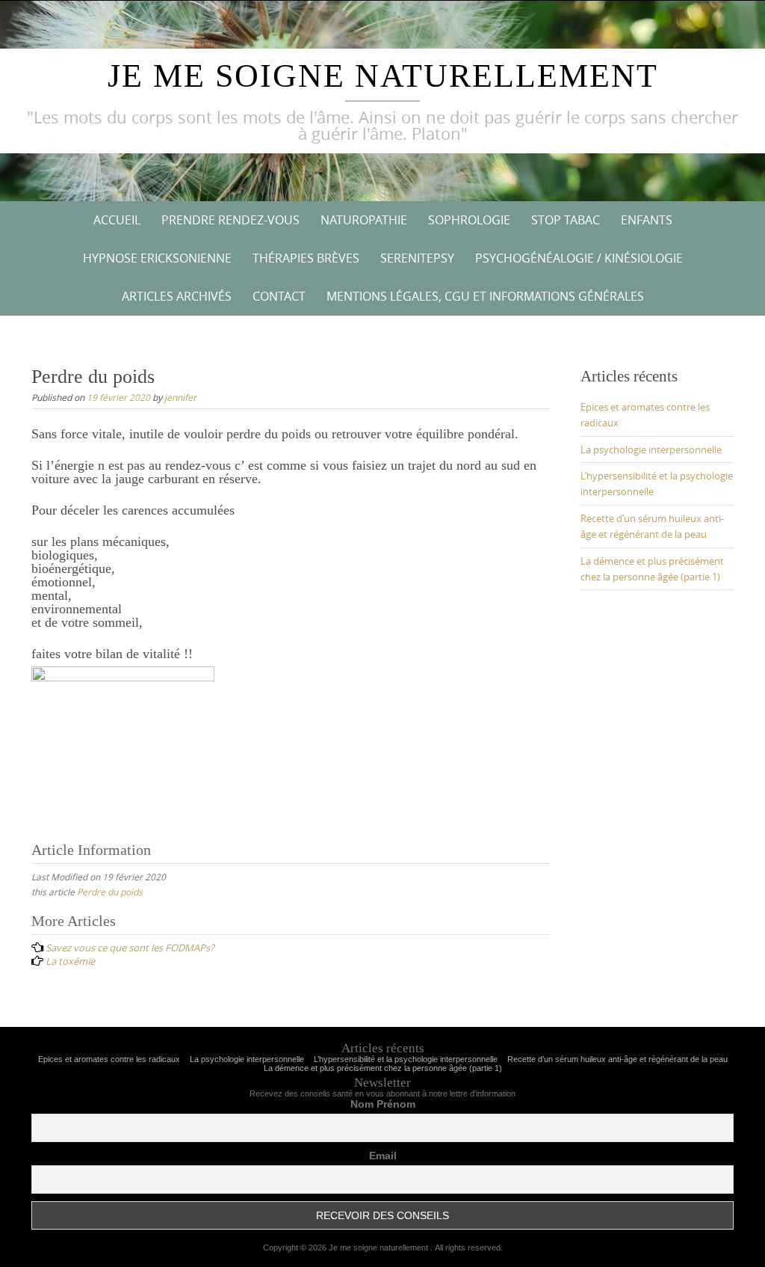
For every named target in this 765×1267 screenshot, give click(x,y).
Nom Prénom (382, 1104)
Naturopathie (363, 220)
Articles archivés (177, 296)
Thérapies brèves (306, 258)
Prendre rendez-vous (230, 220)
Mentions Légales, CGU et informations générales (485, 296)
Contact (279, 296)
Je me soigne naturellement (383, 76)
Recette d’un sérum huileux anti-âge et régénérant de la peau (617, 1059)
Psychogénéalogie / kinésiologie (579, 258)
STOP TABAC (565, 220)
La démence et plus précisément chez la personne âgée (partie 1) (383, 1068)
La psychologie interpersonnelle (651, 449)
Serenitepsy (417, 258)
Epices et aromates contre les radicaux (109, 1059)
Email (383, 1156)
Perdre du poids (110, 892)
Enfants (646, 220)
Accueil (116, 220)
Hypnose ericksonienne (157, 258)
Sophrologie (469, 220)
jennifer (180, 397)
